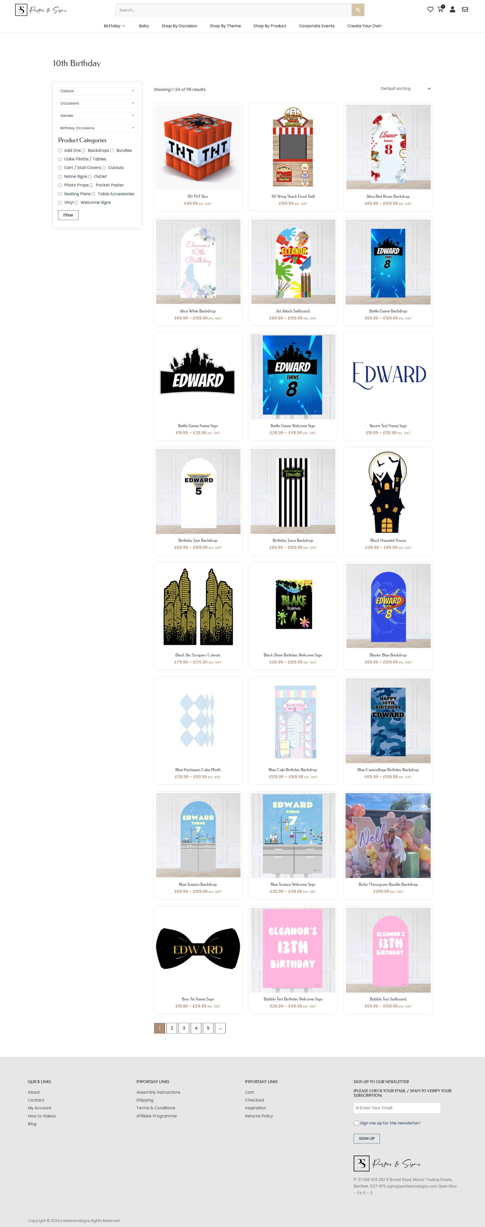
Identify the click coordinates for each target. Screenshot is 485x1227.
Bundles (124, 150)
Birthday (112, 26)
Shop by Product (270, 26)
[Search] (358, 10)
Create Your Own (364, 26)
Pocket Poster (110, 185)
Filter (68, 215)
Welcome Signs (96, 202)
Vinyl (69, 202)
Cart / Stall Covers (82, 167)
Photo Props (76, 185)
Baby (144, 26)
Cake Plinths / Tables (85, 159)
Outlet (100, 176)
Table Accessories (116, 194)
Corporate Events (317, 26)
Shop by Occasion (179, 26)
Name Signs (75, 176)
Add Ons (72, 150)
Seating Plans (77, 194)
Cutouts (116, 167)
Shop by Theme (225, 26)
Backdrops (98, 150)
